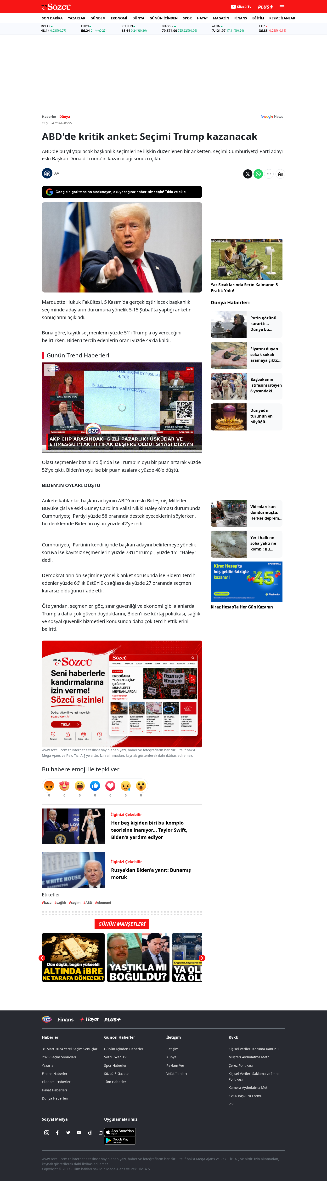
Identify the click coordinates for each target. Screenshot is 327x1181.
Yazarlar (48, 1065)
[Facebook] (57, 1132)
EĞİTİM (258, 18)
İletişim (172, 1049)
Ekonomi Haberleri (57, 1081)
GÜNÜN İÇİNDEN (164, 18)
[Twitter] (68, 1132)
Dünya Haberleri (230, 302)
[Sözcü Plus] (112, 1019)
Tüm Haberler (115, 1081)
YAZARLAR (76, 18)
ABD (88, 902)
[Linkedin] (100, 1132)
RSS (232, 1104)
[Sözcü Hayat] (89, 1019)
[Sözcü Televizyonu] (47, 1019)
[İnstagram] (46, 1132)
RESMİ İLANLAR (282, 18)
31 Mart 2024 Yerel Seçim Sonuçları (70, 1049)
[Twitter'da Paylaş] (248, 174)
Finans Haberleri (55, 1073)
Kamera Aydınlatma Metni (250, 1087)
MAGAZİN (221, 18)
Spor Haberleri (116, 1065)
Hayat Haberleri (54, 1090)
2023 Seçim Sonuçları (59, 1057)
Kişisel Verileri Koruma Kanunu (254, 1049)
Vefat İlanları (176, 1073)
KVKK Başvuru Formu (245, 1096)
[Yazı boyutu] (280, 174)
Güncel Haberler (119, 1037)
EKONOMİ (119, 18)
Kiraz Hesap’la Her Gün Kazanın (242, 607)
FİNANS (240, 18)
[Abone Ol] (272, 116)
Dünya (64, 116)
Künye (171, 1057)
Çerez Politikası (241, 1065)
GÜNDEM (98, 18)
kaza (47, 902)
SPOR (187, 18)
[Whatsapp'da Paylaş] (258, 174)
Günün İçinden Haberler (123, 1049)
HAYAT (202, 18)
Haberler (50, 1037)
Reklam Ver (175, 1065)
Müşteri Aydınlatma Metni (250, 1057)
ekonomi (104, 902)
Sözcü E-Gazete (116, 1073)
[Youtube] (79, 1132)
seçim (75, 902)
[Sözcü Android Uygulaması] (120, 1140)
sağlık (61, 902)
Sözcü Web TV (115, 1057)
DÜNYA (138, 18)
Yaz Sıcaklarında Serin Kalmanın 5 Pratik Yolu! (244, 288)
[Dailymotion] (90, 1132)
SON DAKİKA (52, 18)
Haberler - (50, 116)
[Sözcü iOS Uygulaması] (120, 1131)
